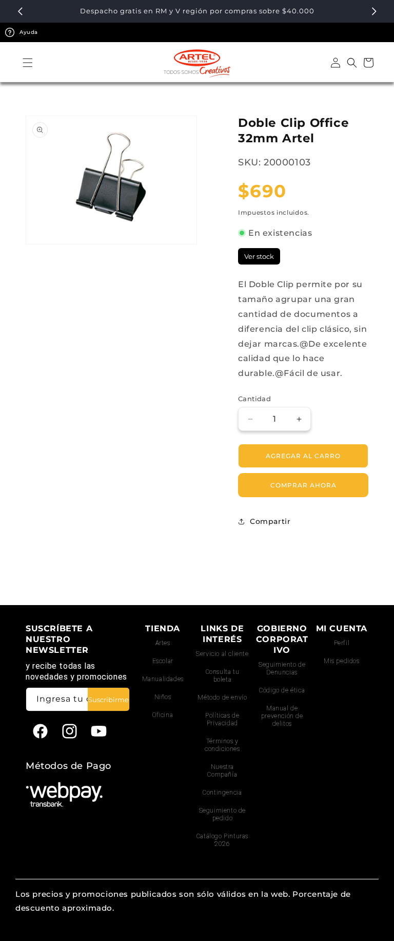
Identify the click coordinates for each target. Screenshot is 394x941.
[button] (27, 62)
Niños (162, 697)
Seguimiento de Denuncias (282, 668)
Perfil (342, 643)
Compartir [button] (270, 521)
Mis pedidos (342, 661)
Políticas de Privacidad (222, 719)
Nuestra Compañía (222, 770)
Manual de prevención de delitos (282, 716)
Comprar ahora (303, 485)
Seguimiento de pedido (222, 814)
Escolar (162, 661)
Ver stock (259, 256)
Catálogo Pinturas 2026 (222, 840)
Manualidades (163, 679)
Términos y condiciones (222, 745)
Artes (162, 643)
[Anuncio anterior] (20, 11)
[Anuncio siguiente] (374, 11)
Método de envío (222, 697)
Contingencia (222, 792)
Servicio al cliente (222, 653)
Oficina (162, 715)
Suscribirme (108, 699)
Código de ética (282, 690)
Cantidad (254, 398)
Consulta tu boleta (223, 675)
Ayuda (28, 32)
